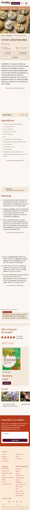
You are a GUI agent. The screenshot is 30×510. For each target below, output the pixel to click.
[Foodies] (5, 3)
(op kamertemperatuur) (13, 152)
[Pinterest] (17, 502)
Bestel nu (7, 383)
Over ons (4, 454)
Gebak (4, 343)
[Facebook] (13, 502)
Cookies (4, 482)
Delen (16, 57)
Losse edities (5, 461)
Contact (4, 475)
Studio (17, 456)
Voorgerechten (19, 475)
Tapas (17, 488)
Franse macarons (10, 314)
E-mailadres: (6, 433)
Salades (18, 471)
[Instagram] (9, 502)
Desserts (18, 480)
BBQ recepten (19, 486)
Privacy (4, 479)
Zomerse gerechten (21, 484)
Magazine (4, 8)
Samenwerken (19, 454)
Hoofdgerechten (20, 478)
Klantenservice (5, 471)
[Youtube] (21, 502)
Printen (8, 53)
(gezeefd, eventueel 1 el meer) (15, 155)
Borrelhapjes (19, 482)
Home (2, 35)
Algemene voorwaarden (8, 477)
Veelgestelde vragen (7, 473)
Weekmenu (22, 8)
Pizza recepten (19, 491)
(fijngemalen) (13, 124)
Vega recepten (19, 495)
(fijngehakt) (12, 139)
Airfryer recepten (20, 493)
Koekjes (11, 343)
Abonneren (15, 3)
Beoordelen (23, 53)
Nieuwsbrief (12, 8)
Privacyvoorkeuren (6, 484)
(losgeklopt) (7, 149)
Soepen (18, 473)
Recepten (8, 35)
